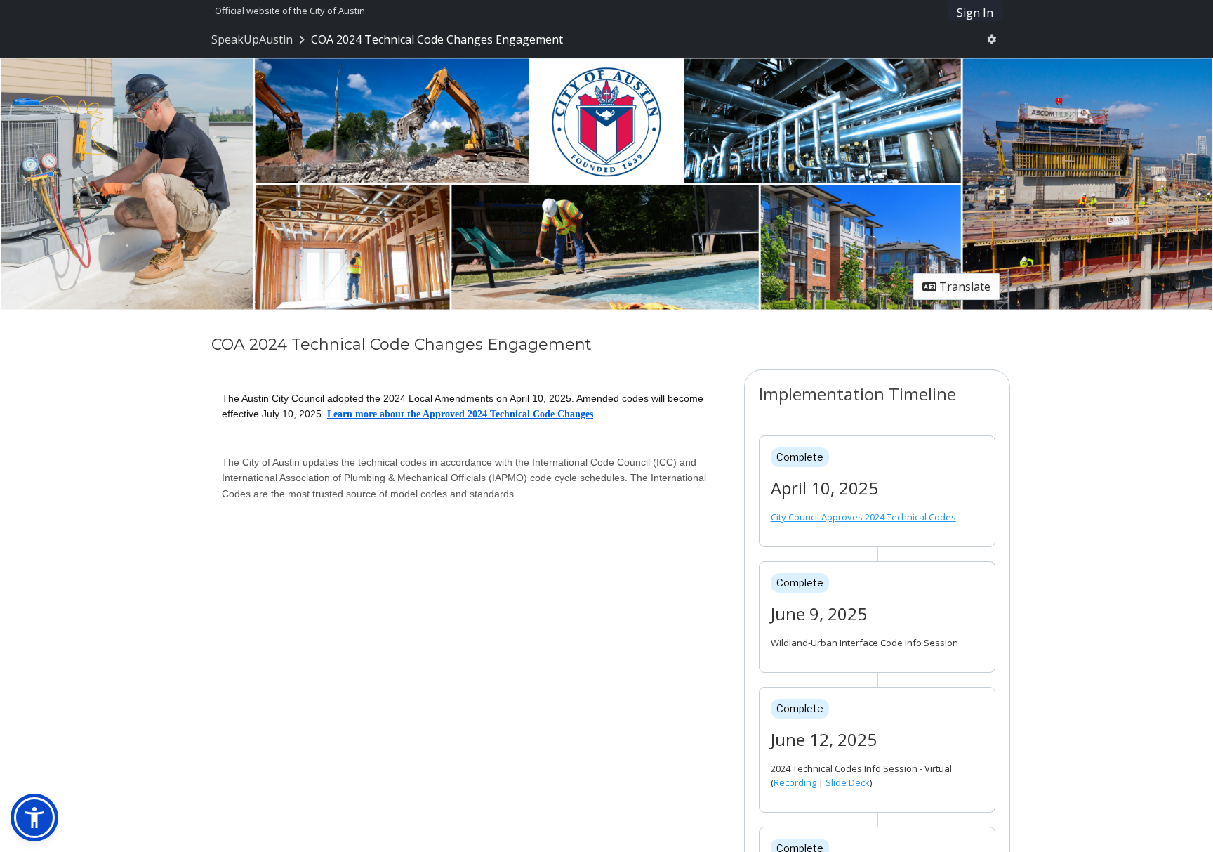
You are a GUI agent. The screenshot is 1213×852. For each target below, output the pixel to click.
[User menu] (991, 39)
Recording (795, 782)
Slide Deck (848, 782)
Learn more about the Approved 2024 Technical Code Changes (460, 414)
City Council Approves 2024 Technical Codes (863, 517)
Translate (963, 286)
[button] (34, 817)
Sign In (975, 12)
